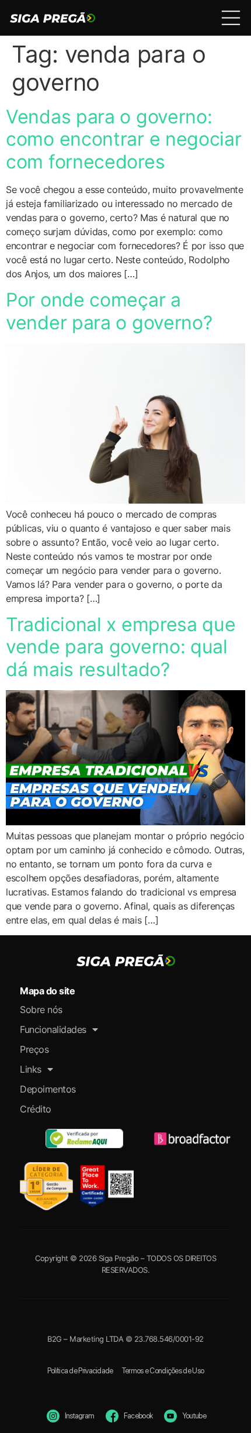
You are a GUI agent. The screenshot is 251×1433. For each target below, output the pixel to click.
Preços (34, 1049)
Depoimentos (48, 1089)
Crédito (35, 1109)
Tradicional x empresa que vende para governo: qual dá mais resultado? (121, 647)
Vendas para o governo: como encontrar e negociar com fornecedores (124, 139)
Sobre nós (41, 1009)
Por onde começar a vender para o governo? (109, 310)
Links (30, 1069)
